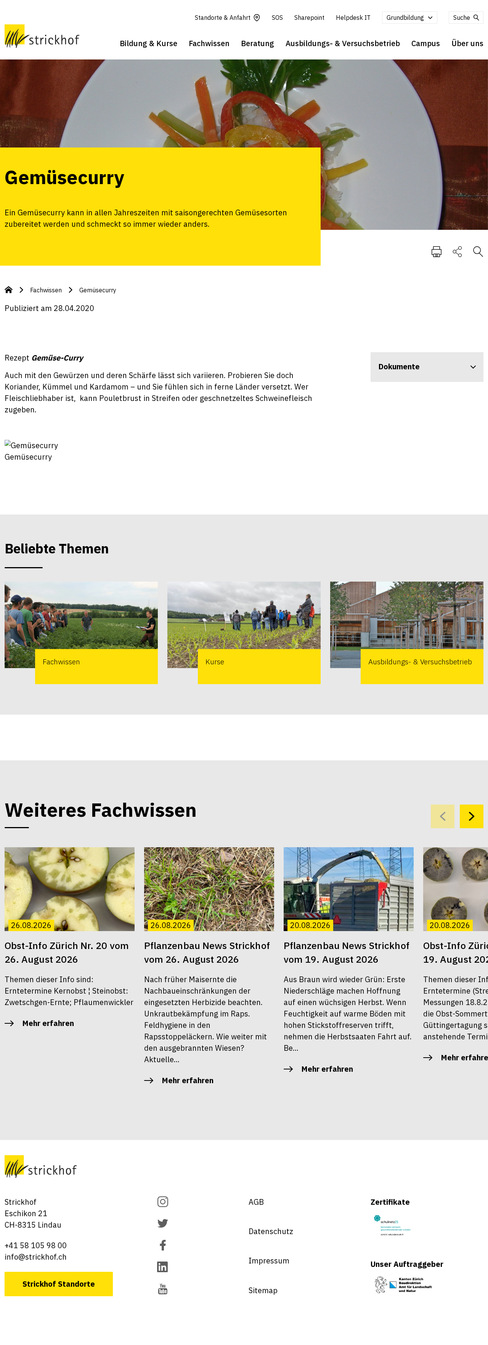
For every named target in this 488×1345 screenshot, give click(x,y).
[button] (471, 816)
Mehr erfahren (48, 1023)
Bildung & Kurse (148, 43)
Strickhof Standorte (58, 1284)
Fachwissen (209, 43)
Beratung (257, 43)
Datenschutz (271, 1231)
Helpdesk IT (353, 17)
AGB (256, 1202)
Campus (425, 43)
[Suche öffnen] (478, 251)
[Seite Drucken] (436, 251)
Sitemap (263, 1290)
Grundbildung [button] (405, 17)
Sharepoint (309, 17)
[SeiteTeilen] (457, 251)
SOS (277, 17)
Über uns (467, 43)
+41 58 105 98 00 (36, 1245)
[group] (81, 633)
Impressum (269, 1260)
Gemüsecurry (97, 290)
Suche (461, 17)
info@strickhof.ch (36, 1257)
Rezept (44, 358)
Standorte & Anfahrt (222, 17)
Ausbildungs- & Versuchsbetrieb (343, 43)
